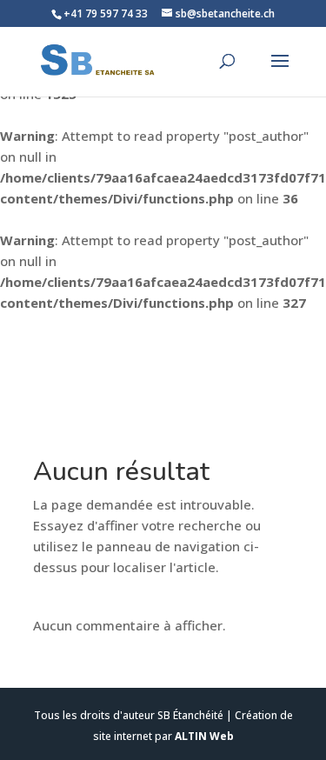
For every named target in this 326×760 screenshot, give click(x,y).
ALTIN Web (204, 736)
